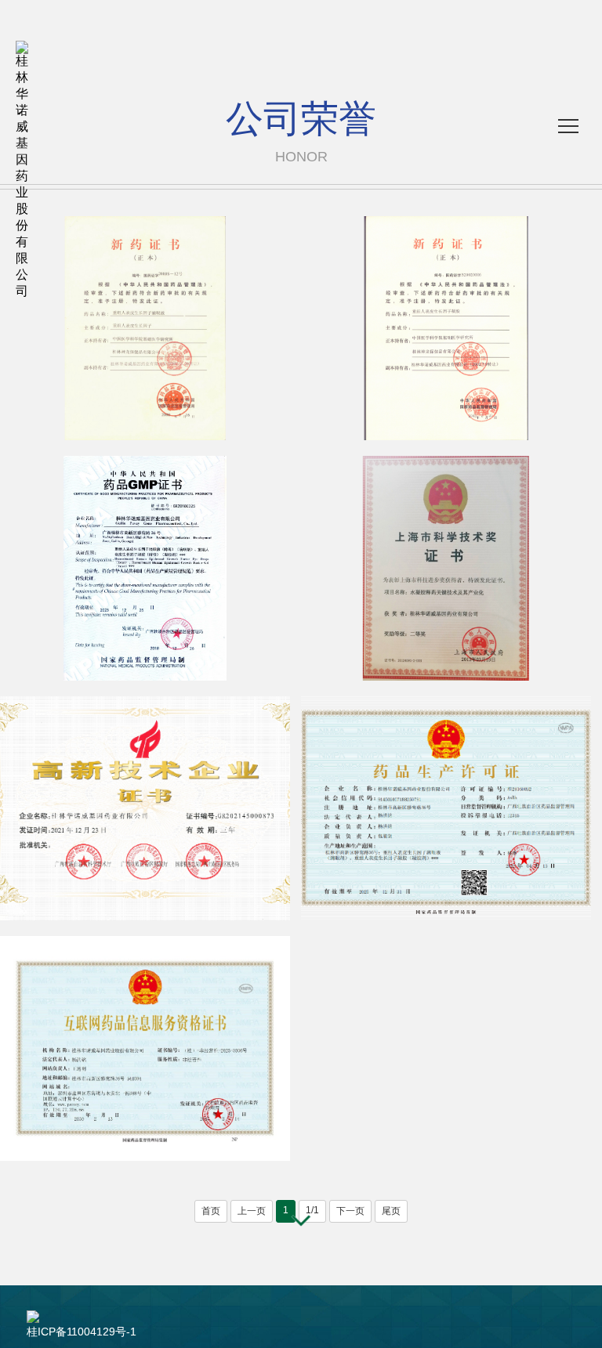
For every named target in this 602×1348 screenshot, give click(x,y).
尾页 (391, 1210)
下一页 (350, 1210)
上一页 (252, 1210)
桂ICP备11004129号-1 (81, 1331)
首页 (210, 1210)
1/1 (312, 1210)
